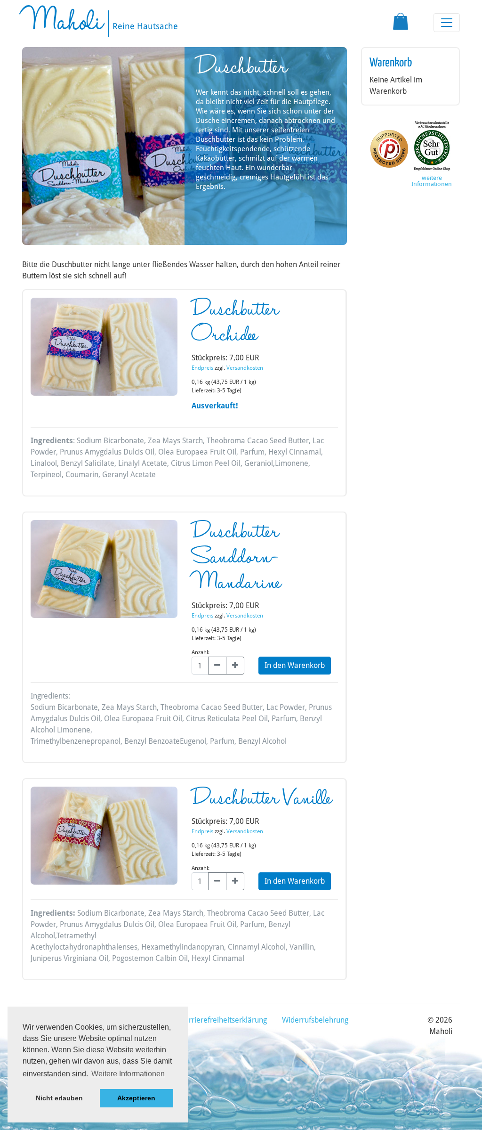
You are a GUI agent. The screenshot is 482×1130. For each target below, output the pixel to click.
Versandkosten (244, 368)
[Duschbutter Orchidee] (104, 349)
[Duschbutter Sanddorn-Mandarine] (104, 572)
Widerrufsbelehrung (315, 1020)
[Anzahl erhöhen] (235, 666)
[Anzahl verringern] (217, 666)
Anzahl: (200, 652)
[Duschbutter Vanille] (104, 838)
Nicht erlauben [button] (59, 1098)
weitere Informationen (431, 180)
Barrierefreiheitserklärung (223, 1020)
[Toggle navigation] (447, 22)
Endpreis (202, 368)
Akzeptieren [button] (136, 1098)
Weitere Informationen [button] (128, 1074)
